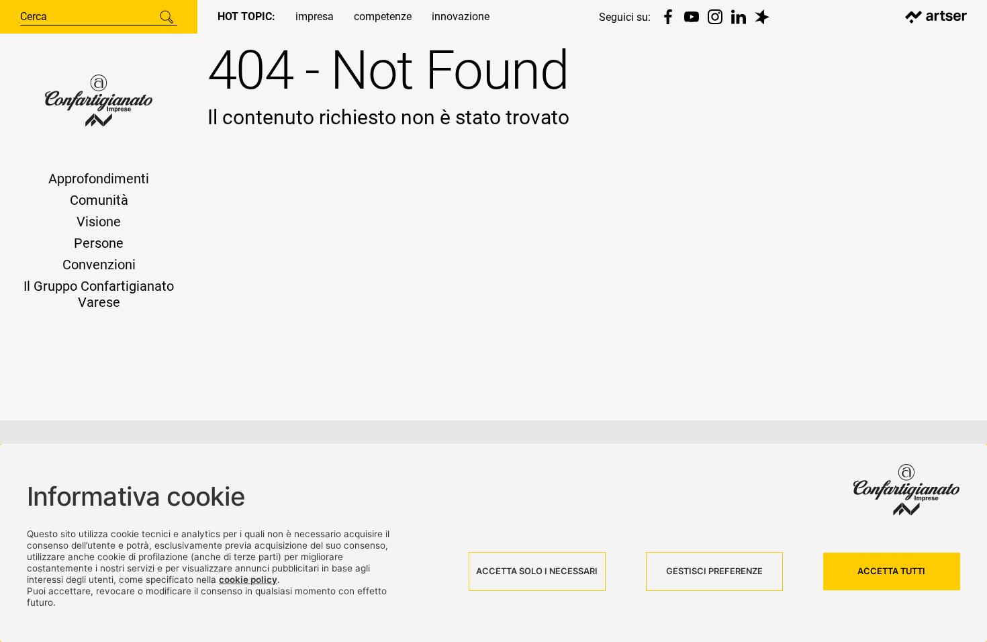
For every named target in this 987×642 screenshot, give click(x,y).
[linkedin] (738, 16)
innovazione (460, 16)
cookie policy (248, 579)
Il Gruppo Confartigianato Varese (98, 294)
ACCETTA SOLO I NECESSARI (537, 571)
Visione (99, 222)
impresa (314, 16)
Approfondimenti (98, 179)
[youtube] (691, 16)
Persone (99, 243)
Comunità (99, 200)
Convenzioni (99, 265)
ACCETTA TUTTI (891, 571)
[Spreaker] (762, 16)
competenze (383, 16)
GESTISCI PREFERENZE (714, 571)
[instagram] (715, 16)
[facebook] (668, 16)
